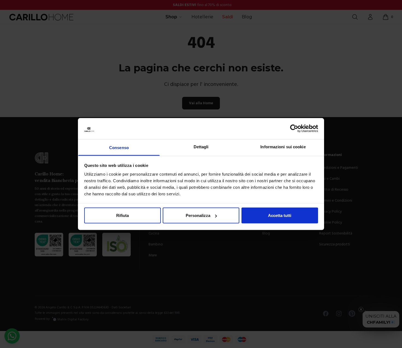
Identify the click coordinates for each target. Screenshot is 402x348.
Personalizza (198, 215)
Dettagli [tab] (201, 146)
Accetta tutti (279, 215)
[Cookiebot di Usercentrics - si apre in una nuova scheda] (294, 128)
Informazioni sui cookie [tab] (282, 146)
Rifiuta (122, 215)
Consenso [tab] (119, 147)
